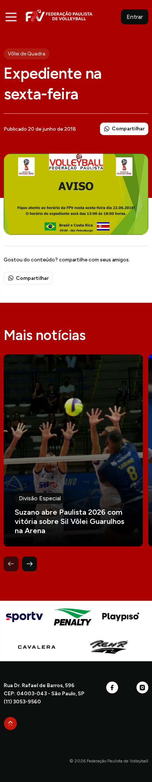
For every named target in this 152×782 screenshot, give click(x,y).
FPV (59, 15)
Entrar (135, 16)
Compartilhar (128, 129)
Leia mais (73, 450)
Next (29, 563)
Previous (11, 563)
